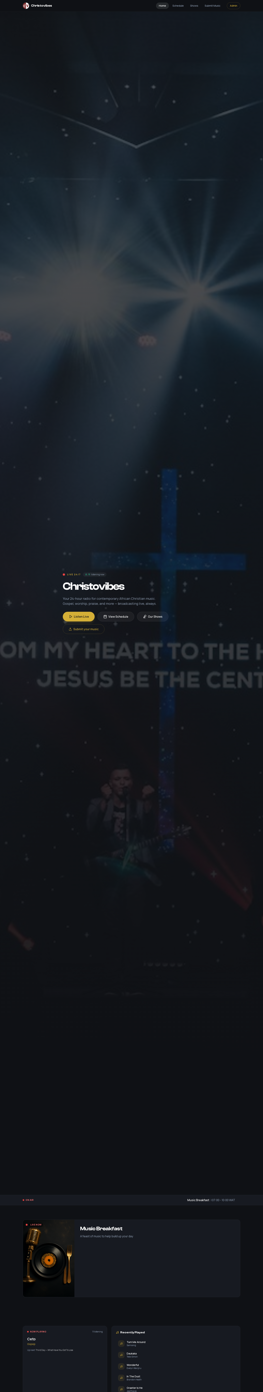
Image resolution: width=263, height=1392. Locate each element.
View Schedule (118, 617)
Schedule (178, 5)
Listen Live (81, 617)
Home (162, 5)
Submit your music (86, 629)
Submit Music (212, 5)
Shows (194, 5)
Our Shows (155, 617)
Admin (233, 5)
